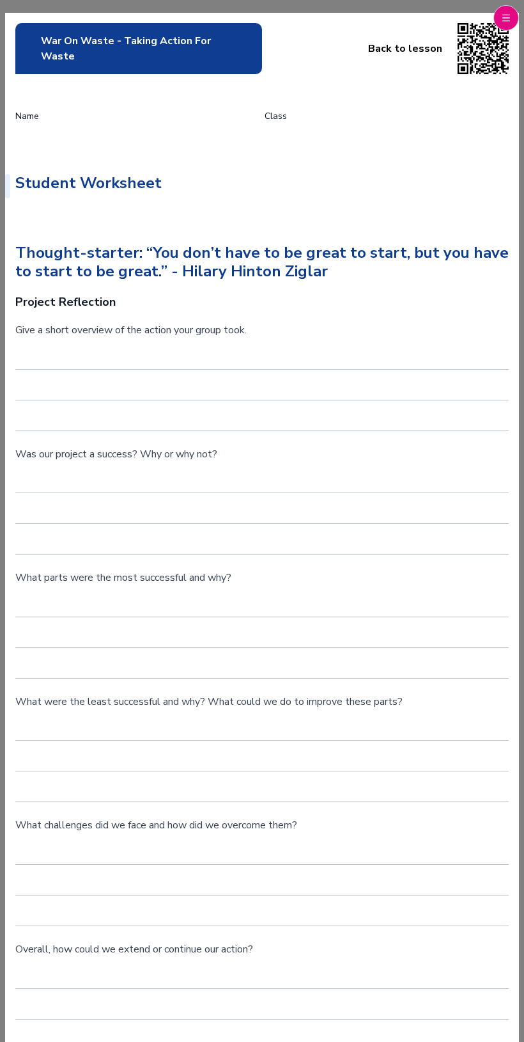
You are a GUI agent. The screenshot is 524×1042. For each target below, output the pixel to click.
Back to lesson (405, 49)
